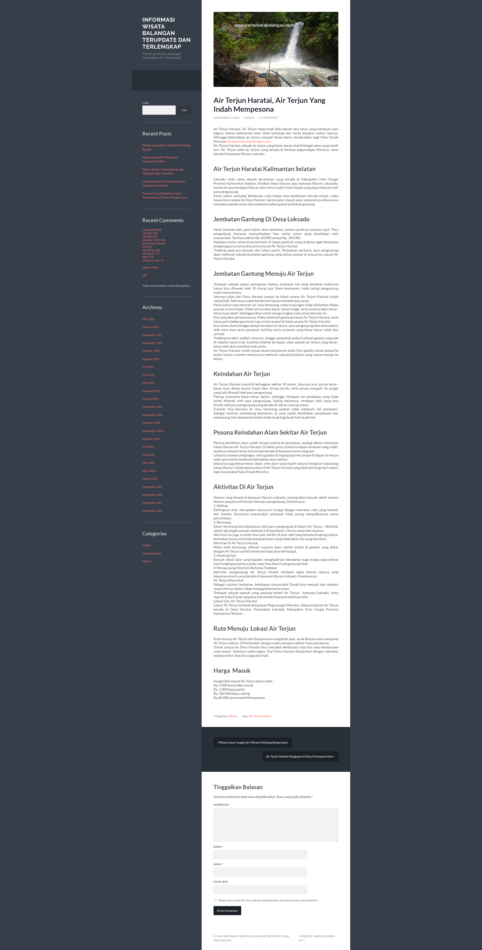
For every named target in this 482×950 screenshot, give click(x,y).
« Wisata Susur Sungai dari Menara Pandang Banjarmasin (252, 742)
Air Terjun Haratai (260, 716)
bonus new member (154, 243)
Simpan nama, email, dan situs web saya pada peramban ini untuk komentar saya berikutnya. (268, 900)
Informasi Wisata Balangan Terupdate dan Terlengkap (166, 33)
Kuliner (146, 545)
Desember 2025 (152, 335)
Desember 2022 (152, 502)
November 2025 (152, 343)
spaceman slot (151, 250)
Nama (219, 846)
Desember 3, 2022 (226, 117)
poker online (150, 267)
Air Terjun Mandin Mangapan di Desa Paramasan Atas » (300, 756)
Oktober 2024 (151, 422)
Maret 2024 (150, 478)
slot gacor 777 (151, 253)
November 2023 (152, 494)
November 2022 (152, 510)
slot (144, 275)
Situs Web (221, 881)
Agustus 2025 (151, 359)
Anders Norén (323, 936)
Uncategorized (151, 553)
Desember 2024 (152, 406)
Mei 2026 (148, 319)
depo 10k (148, 256)
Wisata (146, 561)
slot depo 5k (149, 236)
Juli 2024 (148, 446)
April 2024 (149, 470)
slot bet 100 (149, 233)
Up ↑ (302, 940)
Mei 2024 (148, 462)
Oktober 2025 (151, 350)
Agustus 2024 (151, 438)
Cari (145, 103)
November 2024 (152, 415)
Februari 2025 (151, 391)
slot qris (147, 246)
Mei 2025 (148, 382)
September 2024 (152, 431)
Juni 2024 (148, 454)
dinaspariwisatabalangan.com (249, 141)
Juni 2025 (148, 375)
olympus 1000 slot (153, 240)
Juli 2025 (148, 366)
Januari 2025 (150, 398)
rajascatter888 (151, 229)
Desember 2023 (152, 486)
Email (219, 864)
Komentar (222, 804)
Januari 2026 (150, 327)
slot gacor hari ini (153, 260)
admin (249, 117)
